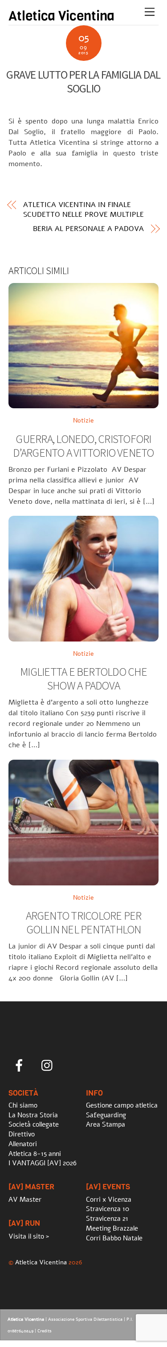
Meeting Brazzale (112, 1228)
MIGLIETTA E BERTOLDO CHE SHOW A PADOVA (83, 679)
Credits (44, 1331)
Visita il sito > (28, 1236)
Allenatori (22, 1144)
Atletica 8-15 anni (34, 1153)
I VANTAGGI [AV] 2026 (42, 1163)
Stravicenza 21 (107, 1218)
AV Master (24, 1199)
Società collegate (33, 1124)
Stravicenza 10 (107, 1208)
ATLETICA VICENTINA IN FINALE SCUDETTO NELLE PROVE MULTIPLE (83, 209)
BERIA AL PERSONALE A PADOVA (88, 229)
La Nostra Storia (33, 1115)
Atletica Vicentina (41, 1262)
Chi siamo (22, 1105)
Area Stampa (105, 1124)
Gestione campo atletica (122, 1105)
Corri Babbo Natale (114, 1238)
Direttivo (21, 1134)
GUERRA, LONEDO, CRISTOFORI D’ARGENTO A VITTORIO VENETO (83, 446)
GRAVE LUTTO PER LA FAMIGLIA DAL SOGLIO (83, 82)
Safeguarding (106, 1115)
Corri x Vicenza (108, 1199)
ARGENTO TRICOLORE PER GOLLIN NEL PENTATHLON (84, 923)
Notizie (83, 420)
